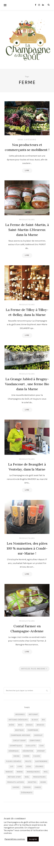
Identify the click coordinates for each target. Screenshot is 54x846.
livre (19, 767)
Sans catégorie (27, 140)
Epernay (41, 751)
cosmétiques (16, 746)
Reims (43, 782)
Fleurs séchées (13, 761)
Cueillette (31, 746)
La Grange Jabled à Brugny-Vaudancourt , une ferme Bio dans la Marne (27, 384)
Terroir (27, 787)
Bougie (29, 725)
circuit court (19, 741)
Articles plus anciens (33, 669)
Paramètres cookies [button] (14, 839)
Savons (16, 787)
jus (11, 767)
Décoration (28, 751)
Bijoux (35, 720)
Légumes (39, 767)
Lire (27, 170)
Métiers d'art (14, 777)
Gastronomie (41, 761)
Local (28, 767)
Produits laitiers (15, 782)
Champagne (33, 730)
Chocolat (38, 735)
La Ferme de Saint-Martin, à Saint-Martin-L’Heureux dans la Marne (27, 230)
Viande (38, 787)
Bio (43, 720)
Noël (27, 777)
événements (26, 793)
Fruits (28, 761)
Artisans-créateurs (18, 720)
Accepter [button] (33, 839)
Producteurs (27, 220)
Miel (46, 772)
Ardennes (20, 714)
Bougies (40, 725)
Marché (9, 772)
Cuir (42, 746)
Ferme (26, 756)
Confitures (35, 741)
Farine (17, 756)
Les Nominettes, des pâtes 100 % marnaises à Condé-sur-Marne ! (27, 548)
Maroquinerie (33, 772)
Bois (20, 725)
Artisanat (33, 714)
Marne (20, 772)
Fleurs (36, 756)
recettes (32, 782)
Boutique (19, 730)
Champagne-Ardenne (20, 735)
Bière (11, 725)
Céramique (14, 751)
